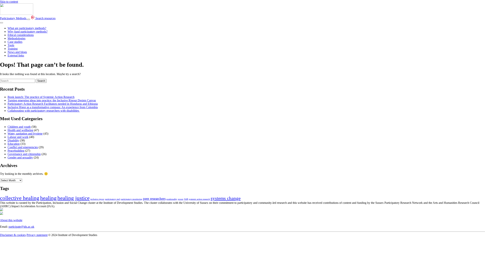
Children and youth (19, 126)
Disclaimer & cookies (13, 235)
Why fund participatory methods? (28, 31)
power (180, 199)
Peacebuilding (16, 150)
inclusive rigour (97, 199)
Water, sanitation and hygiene (25, 133)
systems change (226, 198)
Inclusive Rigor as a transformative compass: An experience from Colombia (53, 107)
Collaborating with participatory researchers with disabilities (44, 110)
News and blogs (17, 52)
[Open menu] (28, 19)
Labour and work (18, 137)
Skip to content (9, 1)
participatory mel (112, 199)
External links (16, 55)
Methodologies (16, 38)
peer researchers (154, 199)
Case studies (15, 41)
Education (14, 143)
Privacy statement (37, 235)
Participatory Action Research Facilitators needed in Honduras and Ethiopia (53, 103)
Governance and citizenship (24, 154)
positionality (171, 199)
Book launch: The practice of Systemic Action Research (41, 97)
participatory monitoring (131, 199)
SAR (186, 199)
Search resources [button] (45, 18)
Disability (13, 140)
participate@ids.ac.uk (21, 226)
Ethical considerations (21, 35)
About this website (11, 220)
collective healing (19, 198)
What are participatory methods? (27, 28)
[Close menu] (1, 22)
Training (13, 48)
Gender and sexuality (20, 157)
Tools (11, 45)
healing (48, 198)
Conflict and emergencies (23, 147)
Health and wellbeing (20, 130)
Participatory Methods (13, 18)
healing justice (73, 198)
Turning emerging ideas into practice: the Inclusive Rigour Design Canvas (52, 100)
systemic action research (199, 199)
